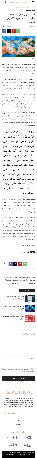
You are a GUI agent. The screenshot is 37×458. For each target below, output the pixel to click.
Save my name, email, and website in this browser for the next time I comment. (18, 370)
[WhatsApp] (18, 31)
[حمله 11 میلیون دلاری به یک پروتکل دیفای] (30, 318)
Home (33, 7)
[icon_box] (28, 438)
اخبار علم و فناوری (20, 7)
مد (20, 64)
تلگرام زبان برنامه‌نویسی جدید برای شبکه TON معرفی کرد (11, 280)
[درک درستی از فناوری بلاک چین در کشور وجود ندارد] (30, 308)
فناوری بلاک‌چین (25, 252)
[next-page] (30, 326)
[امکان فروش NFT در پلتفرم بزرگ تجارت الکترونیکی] (30, 298)
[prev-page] (33, 326)
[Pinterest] (14, 31)
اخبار (28, 7)
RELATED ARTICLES (27, 291)
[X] (9, 31)
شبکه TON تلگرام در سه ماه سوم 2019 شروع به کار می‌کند (27, 280)
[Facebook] (4, 31)
